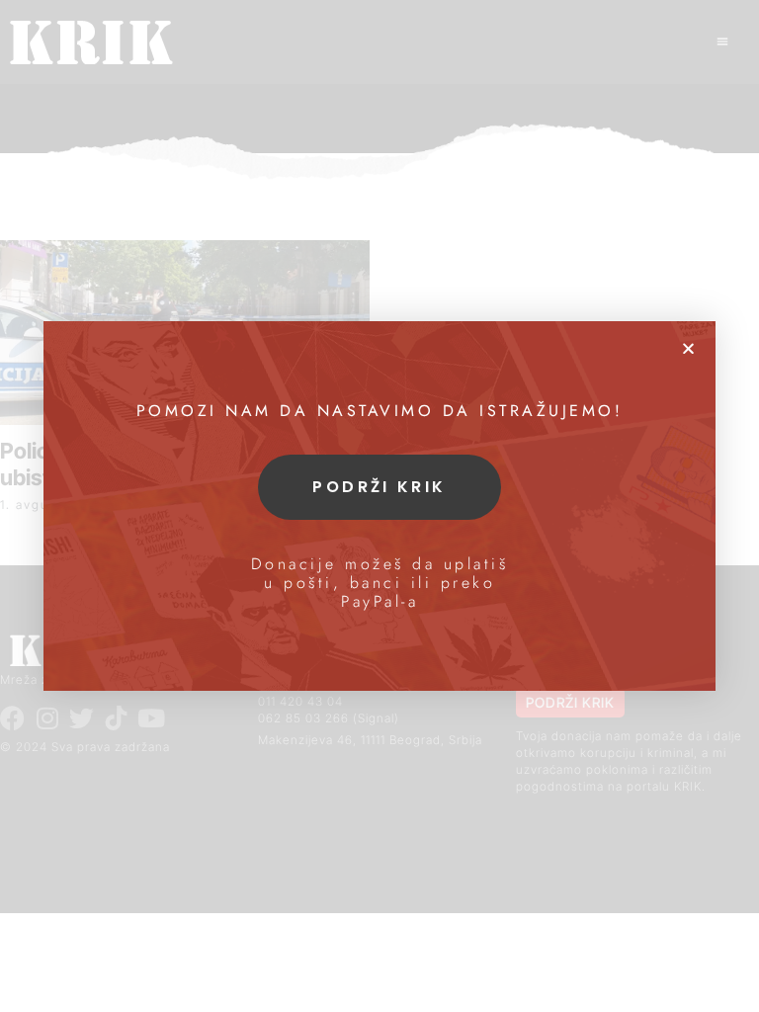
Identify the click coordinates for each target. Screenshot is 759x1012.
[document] (379, 506)
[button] (688, 348)
